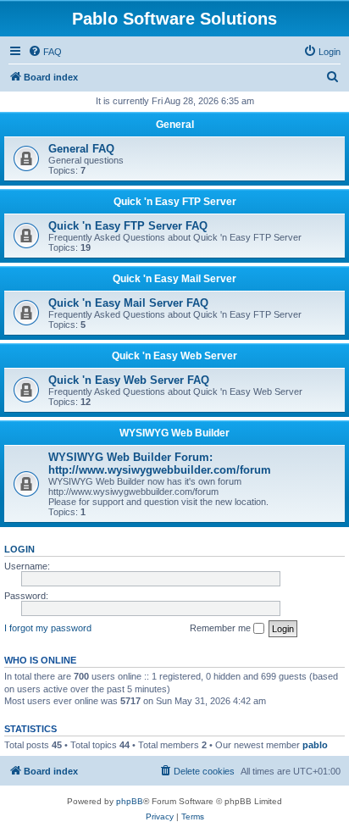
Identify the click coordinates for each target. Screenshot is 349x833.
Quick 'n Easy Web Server (174, 356)
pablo (315, 745)
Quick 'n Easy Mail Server (174, 279)
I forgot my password (47, 628)
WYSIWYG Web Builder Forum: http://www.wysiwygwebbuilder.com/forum (159, 463)
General (175, 125)
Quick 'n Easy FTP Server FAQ (128, 225)
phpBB (129, 801)
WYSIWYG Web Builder (174, 433)
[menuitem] (45, 52)
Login (19, 549)
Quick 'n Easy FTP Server (175, 202)
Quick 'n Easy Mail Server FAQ (128, 303)
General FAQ (81, 148)
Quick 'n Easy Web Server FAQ (128, 380)
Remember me (221, 628)
